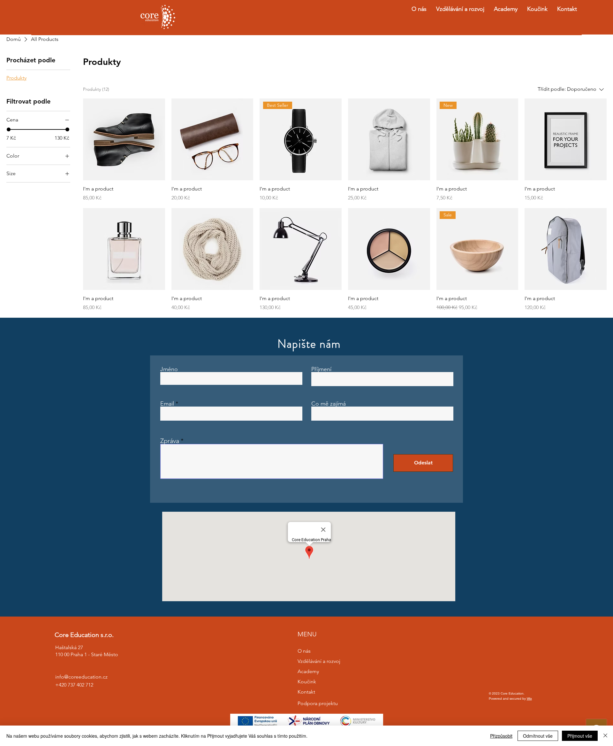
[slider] (8, 129)
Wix (529, 698)
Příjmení (321, 369)
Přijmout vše (579, 736)
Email (167, 404)
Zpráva (169, 441)
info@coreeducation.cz (81, 677)
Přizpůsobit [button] (501, 736)
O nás (304, 651)
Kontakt (306, 692)
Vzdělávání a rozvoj (319, 661)
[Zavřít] (605, 736)
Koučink (307, 682)
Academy (308, 671)
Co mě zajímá (328, 404)
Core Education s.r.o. (84, 635)
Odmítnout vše (538, 736)
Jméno (169, 369)
